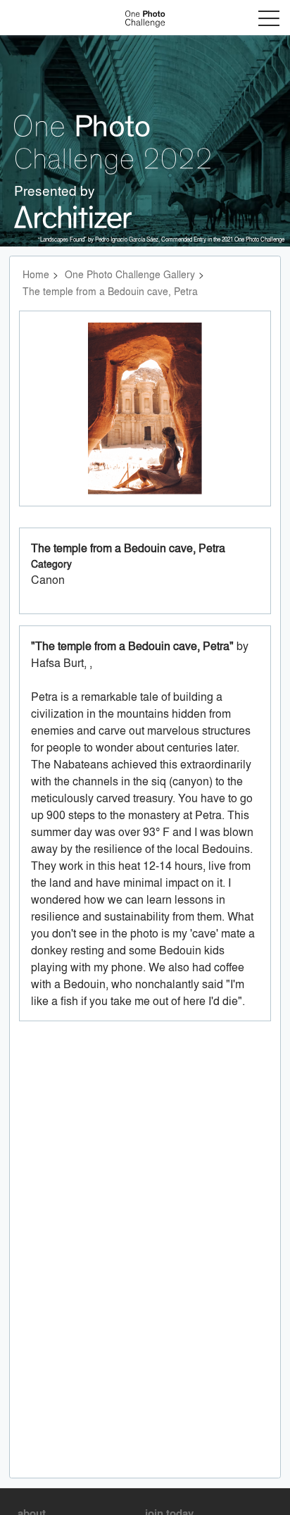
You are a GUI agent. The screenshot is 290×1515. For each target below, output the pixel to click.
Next (242, 422)
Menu (268, 18)
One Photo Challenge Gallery (130, 274)
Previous (52, 422)
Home (36, 274)
